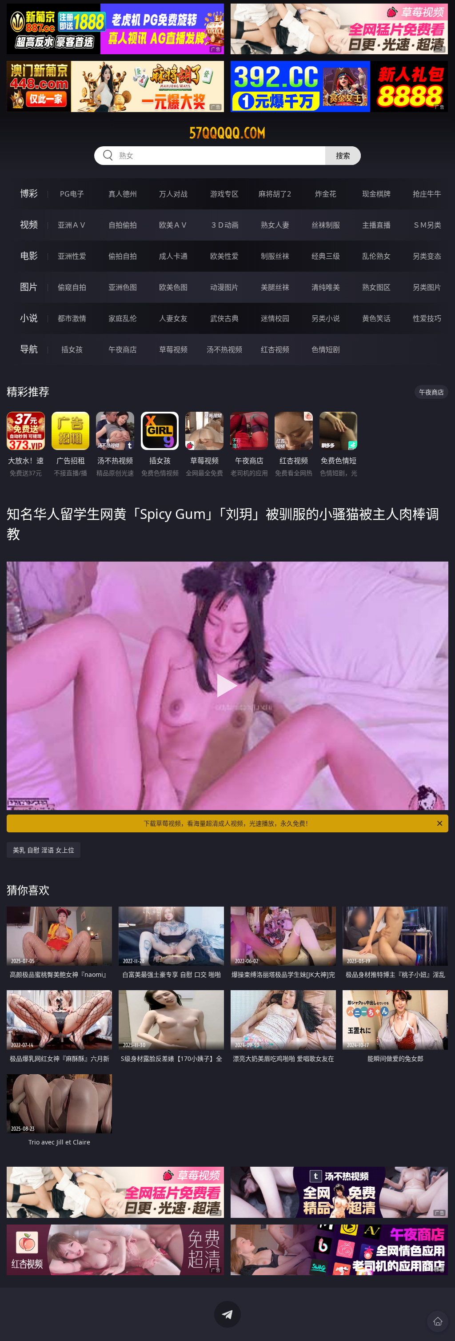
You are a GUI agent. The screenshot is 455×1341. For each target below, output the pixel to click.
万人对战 (173, 194)
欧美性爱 (224, 256)
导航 (29, 349)
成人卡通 (173, 256)
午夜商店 (122, 349)
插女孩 (72, 349)
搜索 (343, 156)
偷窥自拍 (72, 287)
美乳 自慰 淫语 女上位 (43, 850)
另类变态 (427, 256)
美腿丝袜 (275, 287)
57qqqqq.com (227, 133)
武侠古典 (224, 318)
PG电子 (72, 194)
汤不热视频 (224, 349)
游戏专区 (224, 194)
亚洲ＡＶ (72, 225)
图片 (29, 287)
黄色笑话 (376, 318)
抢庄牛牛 (427, 194)
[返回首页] (437, 1321)
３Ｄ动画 (224, 225)
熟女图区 (376, 287)
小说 (29, 318)
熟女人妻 (275, 225)
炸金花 (325, 194)
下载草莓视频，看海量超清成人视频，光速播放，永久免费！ (227, 823)
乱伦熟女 (376, 256)
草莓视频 (173, 349)
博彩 (29, 194)
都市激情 (72, 318)
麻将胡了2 (275, 194)
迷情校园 (275, 318)
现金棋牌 (376, 194)
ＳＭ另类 (427, 225)
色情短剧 (325, 349)
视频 (29, 225)
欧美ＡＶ (173, 225)
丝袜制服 (325, 225)
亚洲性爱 (72, 256)
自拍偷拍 (122, 225)
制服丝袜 (275, 256)
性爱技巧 (427, 318)
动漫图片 (224, 287)
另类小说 (325, 318)
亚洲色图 (122, 287)
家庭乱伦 (122, 318)
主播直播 (376, 225)
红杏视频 (275, 349)
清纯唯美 (325, 287)
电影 (29, 256)
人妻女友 (173, 318)
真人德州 (122, 194)
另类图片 (427, 287)
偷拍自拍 (122, 256)
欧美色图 (173, 287)
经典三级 (325, 256)
